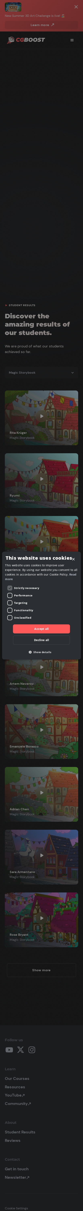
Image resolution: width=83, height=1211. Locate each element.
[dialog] (41, 605)
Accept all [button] (41, 629)
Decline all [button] (41, 640)
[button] (41, 652)
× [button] (73, 559)
